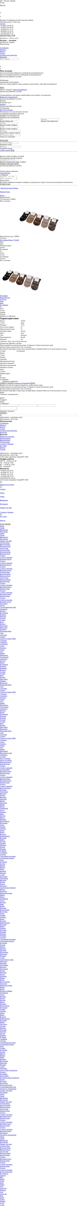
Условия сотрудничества (8, 55)
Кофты (2, 840)
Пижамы (3, 845)
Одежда (2, 556)
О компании (4, 48)
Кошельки (3, 954)
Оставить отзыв (5, 184)
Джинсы (3, 829)
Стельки (3, 757)
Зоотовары (3, 1074)
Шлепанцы (4, 655)
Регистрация (8, 110)
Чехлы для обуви (6, 760)
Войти (2, 88)
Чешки (2, 653)
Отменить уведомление (22, 383)
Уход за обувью (5, 758)
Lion (1, 1192)
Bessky (2, 1179)
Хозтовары (4, 603)
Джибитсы (3, 755)
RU (4, 24)
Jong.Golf (3, 1188)
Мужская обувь (5, 438)
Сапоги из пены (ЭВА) (8, 639)
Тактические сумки (7, 960)
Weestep (2, 1201)
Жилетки (3, 794)
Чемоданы (3, 961)
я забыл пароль (5, 150)
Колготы (3, 834)
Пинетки (3, 629)
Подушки (3, 1081)
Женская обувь (5, 440)
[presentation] (9, 119)
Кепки (2, 832)
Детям (2, 496)
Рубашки (3, 851)
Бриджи (2, 816)
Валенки (3, 616)
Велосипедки (4, 821)
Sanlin (2, 1198)
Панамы (3, 843)
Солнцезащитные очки (8, 607)
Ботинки (3, 615)
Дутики (2, 620)
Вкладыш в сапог (6, 753)
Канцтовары (4, 1076)
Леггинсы (3, 1024)
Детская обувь (5, 442)
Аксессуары (4, 548)
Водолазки (3, 823)
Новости (3, 50)
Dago (2, 1183)
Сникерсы (3, 642)
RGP (1, 1196)
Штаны (2, 867)
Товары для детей (6, 1091)
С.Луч (2, 1205)
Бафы (2, 814)
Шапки (2, 801)
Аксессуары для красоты (8, 1070)
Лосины (3, 841)
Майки (2, 805)
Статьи (2, 53)
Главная (15, 188)
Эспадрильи (4, 657)
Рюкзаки (3, 873)
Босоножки (4, 613)
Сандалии (3, 635)
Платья (2, 847)
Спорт (2, 646)
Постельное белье (6, 1085)
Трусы (2, 810)
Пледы (2, 605)
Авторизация (12, 97)
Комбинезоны (5, 836)
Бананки (3, 871)
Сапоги (2, 637)
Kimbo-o (3, 1190)
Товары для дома (6, 508)
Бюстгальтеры (5, 982)
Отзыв (2, 173)
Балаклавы (3, 877)
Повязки (3, 849)
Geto (1, 1186)
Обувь (2, 493)
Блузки (2, 998)
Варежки (3, 819)
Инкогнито (4, 97)
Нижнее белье (5, 192)
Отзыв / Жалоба (5, 524)
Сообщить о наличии (6, 383)
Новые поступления (7, 436)
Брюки (2, 817)
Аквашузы (3, 609)
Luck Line (3, 1194)
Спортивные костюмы (8, 856)
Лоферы (3, 681)
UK (1, 24)
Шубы (2, 980)
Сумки (2, 875)
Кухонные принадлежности (9, 1078)
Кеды (2, 622)
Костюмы (3, 838)
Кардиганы (4, 969)
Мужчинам (4, 504)
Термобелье (4, 808)
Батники (3, 812)
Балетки (3, 611)
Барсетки (3, 950)
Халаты (2, 864)
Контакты (3, 57)
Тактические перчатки (8, 888)
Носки (2, 195)
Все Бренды (4, 1174)
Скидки (2, 449)
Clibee (2, 1181)
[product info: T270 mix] (39, 278)
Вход (2, 110)
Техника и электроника (8, 1089)
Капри (2, 830)
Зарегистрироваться (20, 89)
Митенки (3, 797)
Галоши (2, 618)
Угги (1, 651)
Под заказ (3, 446)
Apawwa (3, 1175)
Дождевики (4, 792)
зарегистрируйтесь (21, 385)
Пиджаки (3, 930)
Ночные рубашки (6, 991)
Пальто (2, 884)
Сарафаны (3, 853)
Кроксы (2, 624)
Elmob (2, 1185)
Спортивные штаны (7, 858)
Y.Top (2, 1203)
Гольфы (2, 827)
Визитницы (4, 952)
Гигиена (3, 1072)
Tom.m (2, 1199)
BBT (1, 1177)
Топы (2, 860)
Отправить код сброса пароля (9, 164)
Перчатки (3, 799)
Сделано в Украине (6, 444)
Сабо (1, 633)
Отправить (3, 413)
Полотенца (4, 1083)
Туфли (2, 650)
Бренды (2, 51)
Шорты (2, 865)
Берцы (2, 663)
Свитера (3, 854)
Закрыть (3, 104)
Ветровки (3, 790)
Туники (2, 1048)
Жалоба (7, 173)
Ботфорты (3, 668)
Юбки (2, 869)
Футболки (3, 862)
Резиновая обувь (5, 631)
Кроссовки (4, 626)
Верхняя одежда (5, 559)
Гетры (2, 825)
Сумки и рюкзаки (6, 557)
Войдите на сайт (5, 385)
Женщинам (4, 500)
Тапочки (3, 648)
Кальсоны (3, 803)
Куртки (2, 795)
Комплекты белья (6, 893)
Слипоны (3, 640)
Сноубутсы (4, 644)
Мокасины (3, 627)
